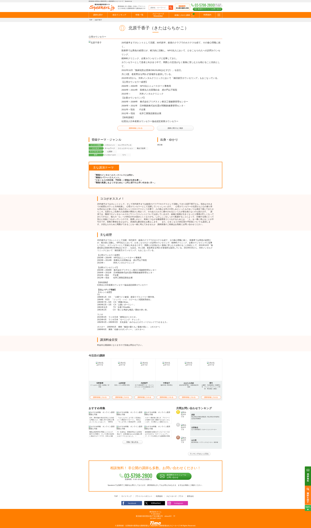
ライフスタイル (96, 152)
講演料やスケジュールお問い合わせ (209, 9)
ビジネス (95, 148)
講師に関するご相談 (175, 128)
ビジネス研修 (96, 145)
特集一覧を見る (132, 442)
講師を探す (98, 15)
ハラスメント (110, 145)
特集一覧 (139, 15)
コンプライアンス (124, 145)
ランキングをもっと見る (199, 454)
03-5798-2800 (138, 475)
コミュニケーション (125, 148)
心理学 (109, 152)
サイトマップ (126, 496)
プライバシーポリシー (143, 496)
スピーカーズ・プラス (174, 496)
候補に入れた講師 (184, 14)
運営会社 (190, 496)
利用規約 (207, 15)
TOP (90, 20)
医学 (95, 155)
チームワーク (110, 148)
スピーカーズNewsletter (158, 15)
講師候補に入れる (136, 128)
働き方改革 (141, 148)
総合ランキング (119, 15)
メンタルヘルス (110, 155)
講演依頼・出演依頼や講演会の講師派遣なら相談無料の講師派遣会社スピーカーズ (148, 526)
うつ (124, 155)
